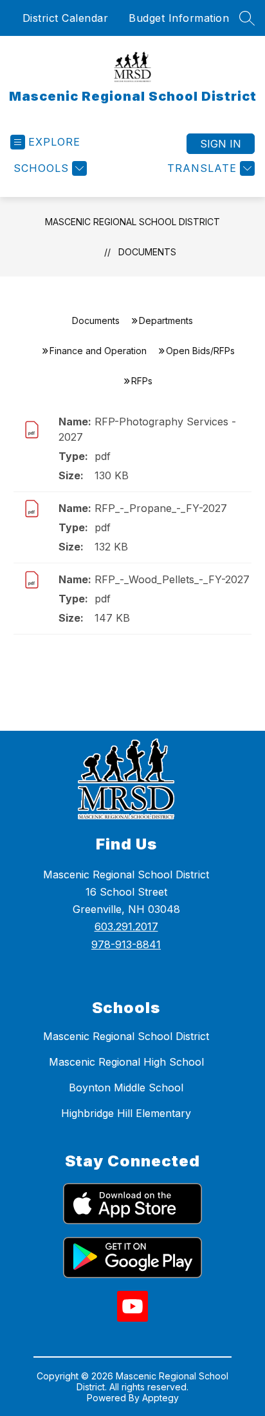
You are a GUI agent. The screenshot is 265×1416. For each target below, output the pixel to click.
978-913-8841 (126, 944)
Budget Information (179, 18)
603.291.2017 (126, 926)
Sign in (220, 143)
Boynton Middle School (126, 1087)
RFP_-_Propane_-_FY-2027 (161, 508)
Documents (147, 251)
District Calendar (66, 18)
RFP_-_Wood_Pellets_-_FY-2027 (172, 579)
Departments (166, 320)
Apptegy (160, 1397)
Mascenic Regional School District (132, 221)
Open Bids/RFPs (200, 350)
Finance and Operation (98, 350)
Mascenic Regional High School (126, 1061)
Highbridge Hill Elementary (126, 1113)
